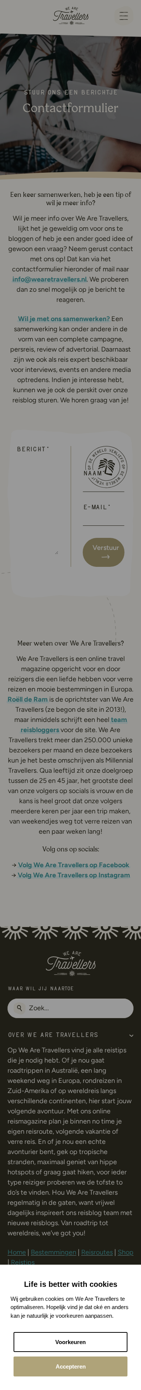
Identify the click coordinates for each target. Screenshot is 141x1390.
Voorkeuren (70, 1342)
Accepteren (71, 1366)
